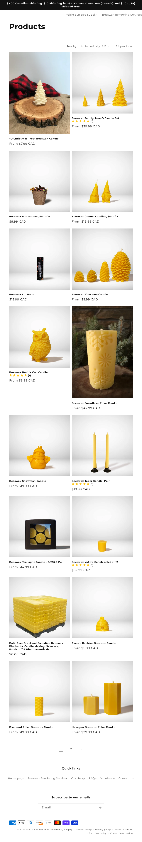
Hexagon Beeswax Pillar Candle (93, 727)
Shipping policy (97, 833)
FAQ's (93, 778)
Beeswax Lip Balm (21, 294)
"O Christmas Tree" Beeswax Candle (34, 138)
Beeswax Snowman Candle (27, 480)
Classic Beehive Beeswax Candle (94, 643)
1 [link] (61, 749)
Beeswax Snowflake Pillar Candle (94, 403)
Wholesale (107, 778)
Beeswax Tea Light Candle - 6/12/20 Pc (35, 561)
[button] (83, 121)
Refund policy (84, 829)
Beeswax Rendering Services (122, 14)
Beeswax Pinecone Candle (90, 294)
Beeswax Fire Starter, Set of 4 (29, 216)
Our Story (78, 778)
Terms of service (123, 829)
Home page (16, 778)
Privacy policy (103, 829)
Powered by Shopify (61, 829)
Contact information (121, 833)
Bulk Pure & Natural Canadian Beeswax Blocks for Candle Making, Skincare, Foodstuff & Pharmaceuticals (36, 646)
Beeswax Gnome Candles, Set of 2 (95, 216)
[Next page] (81, 749)
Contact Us (126, 778)
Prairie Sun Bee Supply (81, 14)
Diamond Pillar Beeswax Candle (31, 727)
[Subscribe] (100, 807)
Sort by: (72, 46)
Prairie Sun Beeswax (37, 829)
